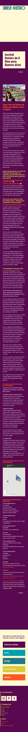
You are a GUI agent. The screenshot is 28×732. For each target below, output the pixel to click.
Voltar (21, 72)
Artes (6, 653)
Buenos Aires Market (8, 567)
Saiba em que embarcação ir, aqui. (12, 581)
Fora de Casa (10, 669)
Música (7, 677)
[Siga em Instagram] (3, 698)
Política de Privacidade (7, 725)
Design (7, 661)
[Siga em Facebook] (14, 698)
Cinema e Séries (11, 644)
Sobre (2, 723)
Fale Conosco (4, 721)
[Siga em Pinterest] (9, 698)
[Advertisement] (14, 27)
